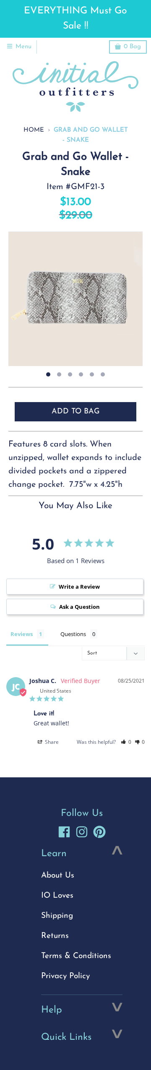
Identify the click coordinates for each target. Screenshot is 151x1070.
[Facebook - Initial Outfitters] (64, 832)
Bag (132, 47)
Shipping (57, 916)
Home (33, 130)
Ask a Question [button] (79, 606)
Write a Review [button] (79, 586)
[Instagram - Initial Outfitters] (82, 832)
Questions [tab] (73, 634)
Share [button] (51, 741)
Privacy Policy (65, 976)
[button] (126, 741)
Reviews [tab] (21, 634)
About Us (57, 876)
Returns (55, 936)
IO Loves (57, 896)
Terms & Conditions (76, 956)
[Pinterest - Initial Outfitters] (99, 832)
